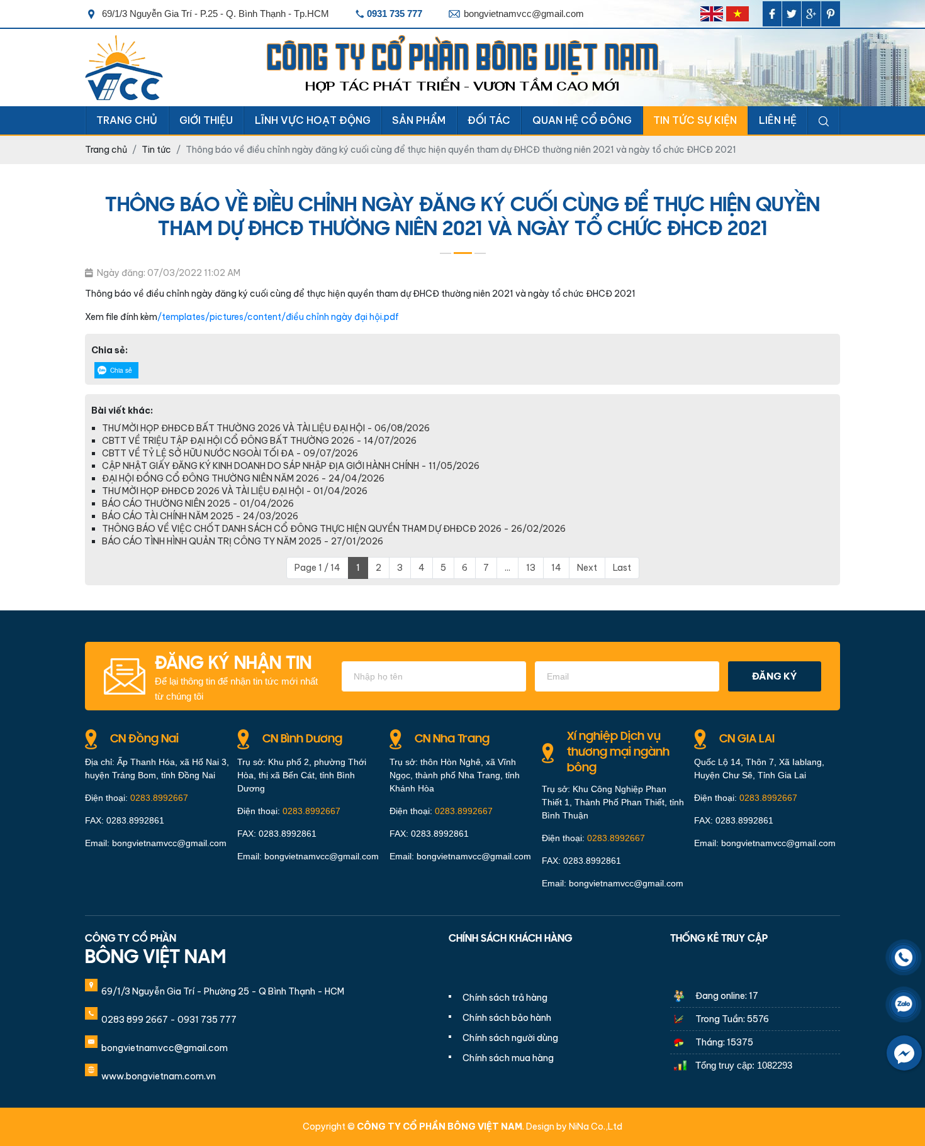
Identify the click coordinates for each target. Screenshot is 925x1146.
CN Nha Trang (452, 739)
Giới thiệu (206, 120)
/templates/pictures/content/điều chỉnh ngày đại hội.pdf (278, 316)
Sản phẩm (419, 120)
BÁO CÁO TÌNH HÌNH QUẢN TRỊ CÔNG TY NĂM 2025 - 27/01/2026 (242, 541)
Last (622, 567)
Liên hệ (778, 120)
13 (530, 567)
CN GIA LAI (747, 739)
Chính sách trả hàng (504, 997)
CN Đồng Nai (144, 739)
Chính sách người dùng (510, 1038)
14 (556, 567)
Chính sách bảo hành (506, 1017)
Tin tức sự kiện (695, 120)
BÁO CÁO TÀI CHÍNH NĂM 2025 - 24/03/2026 (200, 516)
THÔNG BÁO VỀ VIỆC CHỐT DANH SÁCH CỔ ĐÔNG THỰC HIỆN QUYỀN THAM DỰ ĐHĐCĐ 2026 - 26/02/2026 (334, 528)
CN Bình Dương (302, 739)
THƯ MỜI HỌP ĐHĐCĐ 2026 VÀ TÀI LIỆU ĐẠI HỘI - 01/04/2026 (234, 491)
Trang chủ (126, 120)
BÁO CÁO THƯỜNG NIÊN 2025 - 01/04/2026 (198, 503)
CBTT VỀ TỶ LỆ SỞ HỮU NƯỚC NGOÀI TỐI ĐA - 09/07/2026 (230, 453)
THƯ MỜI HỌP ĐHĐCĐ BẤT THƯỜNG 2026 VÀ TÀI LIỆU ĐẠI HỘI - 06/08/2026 (266, 428)
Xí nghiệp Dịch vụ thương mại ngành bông (618, 752)
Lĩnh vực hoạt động (313, 120)
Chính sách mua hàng (508, 1058)
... (507, 567)
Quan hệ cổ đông (582, 120)
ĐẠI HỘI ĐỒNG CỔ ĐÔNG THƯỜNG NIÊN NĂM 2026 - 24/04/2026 (243, 478)
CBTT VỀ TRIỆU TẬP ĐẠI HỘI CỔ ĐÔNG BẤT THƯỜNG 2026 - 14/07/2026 (259, 440)
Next (587, 567)
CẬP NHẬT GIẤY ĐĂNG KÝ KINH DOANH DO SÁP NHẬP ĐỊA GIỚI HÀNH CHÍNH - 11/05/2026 (290, 465)
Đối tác (489, 120)
